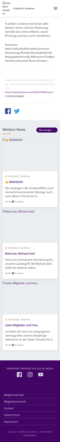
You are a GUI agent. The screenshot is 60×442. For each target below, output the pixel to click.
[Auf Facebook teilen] (8, 111)
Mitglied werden (14, 395)
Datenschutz (12, 415)
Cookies (9, 408)
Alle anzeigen (45, 130)
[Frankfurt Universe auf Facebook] (19, 375)
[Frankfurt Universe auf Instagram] (30, 375)
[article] (30, 172)
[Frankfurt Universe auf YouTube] (40, 375)
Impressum (11, 421)
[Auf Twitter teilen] (17, 111)
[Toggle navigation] (54, 8)
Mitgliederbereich (15, 401)
